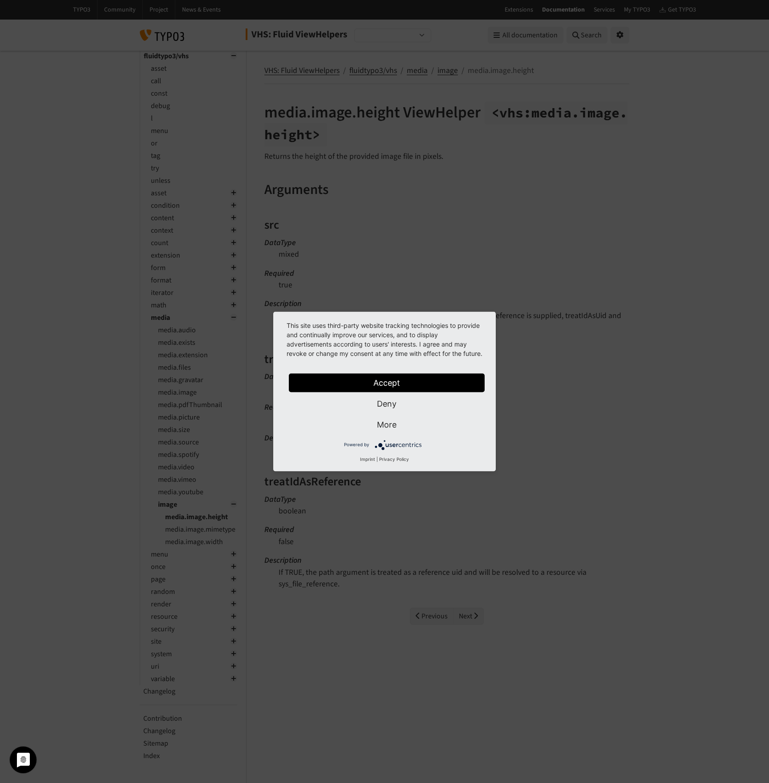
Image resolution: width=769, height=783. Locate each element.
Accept (386, 382)
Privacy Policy (394, 459)
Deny (387, 403)
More (387, 424)
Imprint (367, 459)
